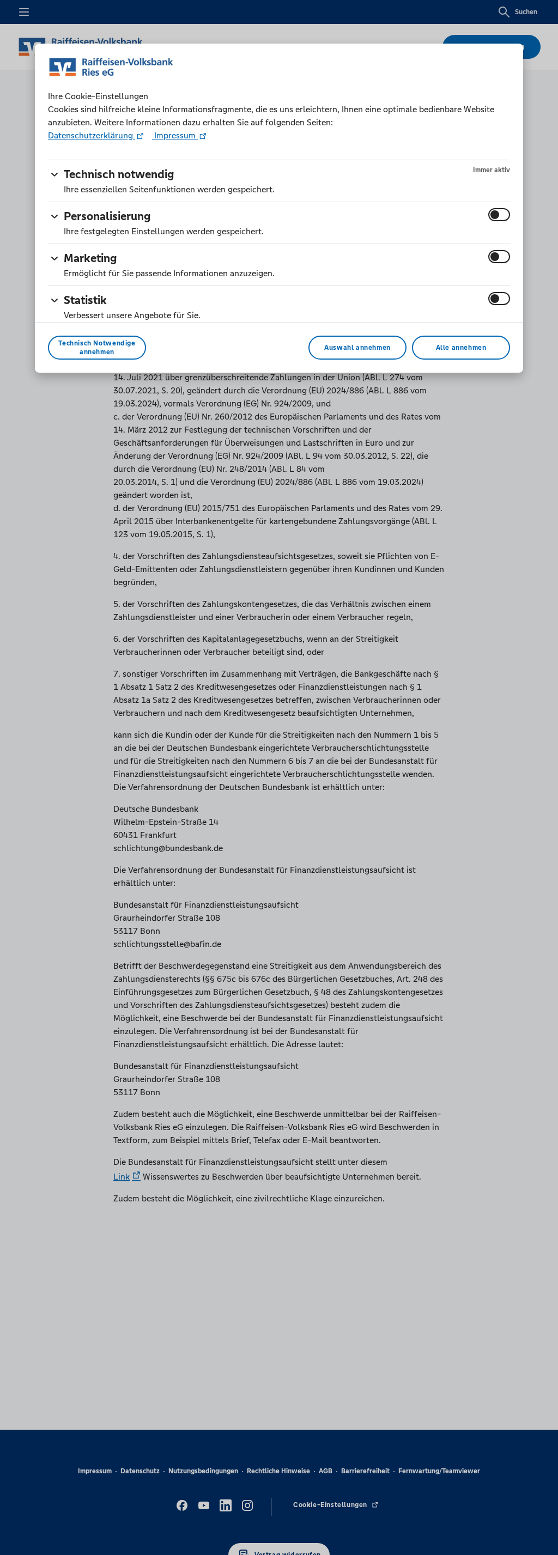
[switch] (499, 214)
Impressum (175, 135)
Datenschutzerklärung (91, 135)
